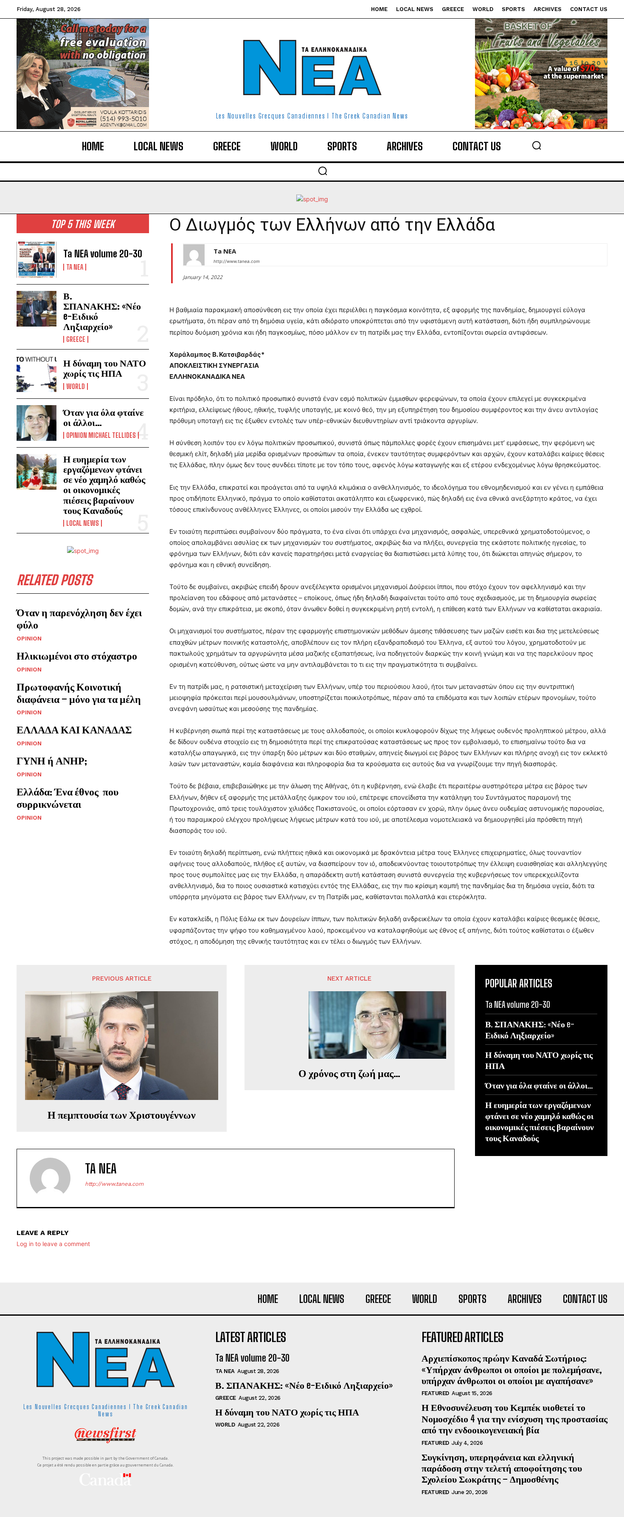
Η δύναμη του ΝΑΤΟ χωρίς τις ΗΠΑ (104, 368)
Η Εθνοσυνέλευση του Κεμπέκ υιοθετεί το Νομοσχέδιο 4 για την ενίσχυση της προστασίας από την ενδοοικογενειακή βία (514, 1418)
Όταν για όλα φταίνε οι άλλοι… (103, 417)
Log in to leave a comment (53, 1243)
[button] (536, 145)
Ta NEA (74, 267)
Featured (435, 1393)
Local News (82, 523)
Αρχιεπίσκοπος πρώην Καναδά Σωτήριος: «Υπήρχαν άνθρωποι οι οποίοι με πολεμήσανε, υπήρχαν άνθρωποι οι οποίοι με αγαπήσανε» (512, 1369)
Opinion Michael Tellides (101, 435)
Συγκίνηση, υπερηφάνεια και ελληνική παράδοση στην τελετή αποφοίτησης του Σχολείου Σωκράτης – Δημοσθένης (502, 1468)
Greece (75, 339)
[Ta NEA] (194, 255)
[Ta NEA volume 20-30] (36, 259)
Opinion (29, 638)
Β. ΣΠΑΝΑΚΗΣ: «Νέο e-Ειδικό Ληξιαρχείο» (102, 311)
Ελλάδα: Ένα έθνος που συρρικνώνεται (67, 797)
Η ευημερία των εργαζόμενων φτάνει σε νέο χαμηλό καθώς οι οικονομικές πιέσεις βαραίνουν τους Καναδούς (104, 484)
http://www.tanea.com (237, 261)
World (75, 386)
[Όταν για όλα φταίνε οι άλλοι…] (36, 423)
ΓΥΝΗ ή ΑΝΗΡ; (52, 760)
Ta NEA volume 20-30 (102, 253)
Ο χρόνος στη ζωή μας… (349, 1073)
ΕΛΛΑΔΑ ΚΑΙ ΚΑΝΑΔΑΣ (74, 729)
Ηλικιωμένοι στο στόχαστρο (77, 655)
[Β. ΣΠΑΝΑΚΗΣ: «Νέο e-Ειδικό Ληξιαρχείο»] (36, 309)
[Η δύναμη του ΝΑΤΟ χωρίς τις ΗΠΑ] (36, 374)
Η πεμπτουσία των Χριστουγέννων (122, 1115)
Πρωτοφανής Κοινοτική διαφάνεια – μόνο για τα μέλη (79, 692)
